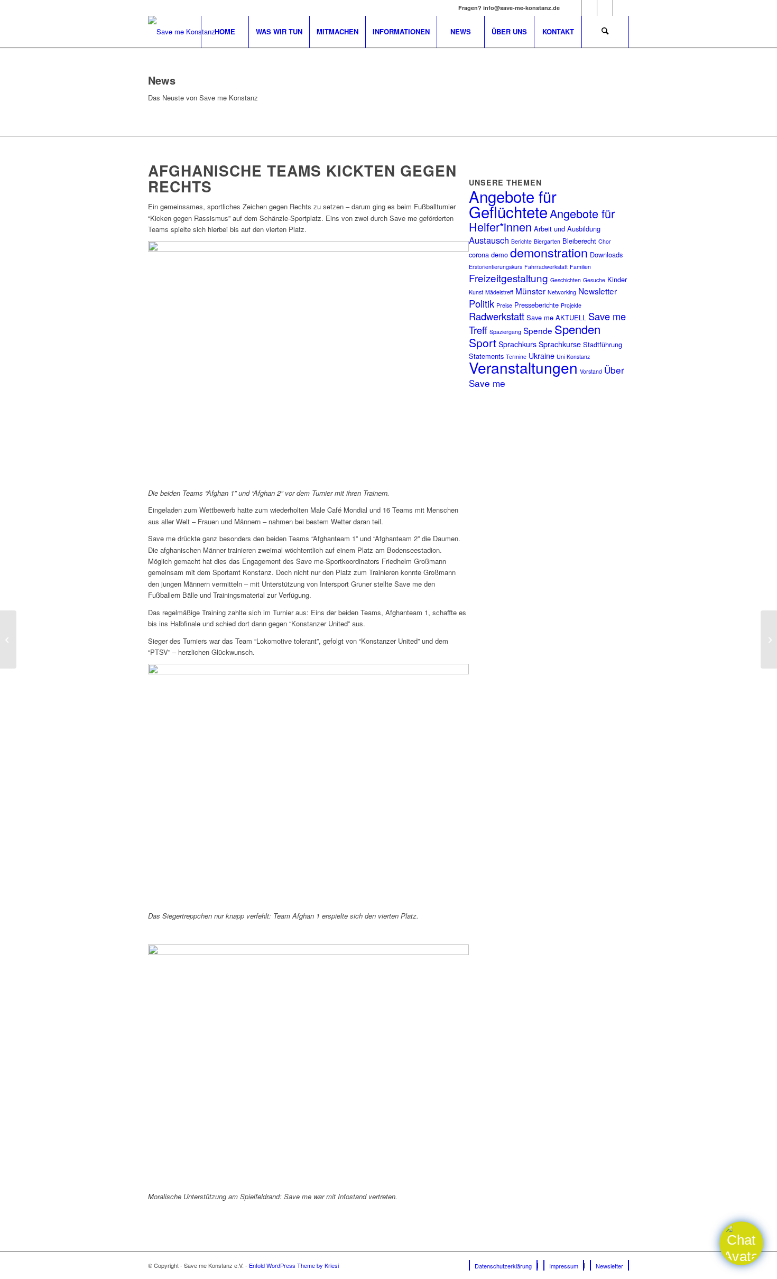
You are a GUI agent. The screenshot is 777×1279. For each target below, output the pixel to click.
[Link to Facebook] (573, 8)
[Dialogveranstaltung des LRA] (769, 639)
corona (479, 254)
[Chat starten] (741, 1243)
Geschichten (565, 280)
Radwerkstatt (496, 316)
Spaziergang (505, 332)
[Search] (605, 32)
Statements (486, 356)
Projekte (571, 305)
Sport (482, 342)
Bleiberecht (579, 241)
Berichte (521, 241)
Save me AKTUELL (556, 317)
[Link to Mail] (621, 8)
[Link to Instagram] (589, 8)
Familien (580, 267)
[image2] (308, 952)
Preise (504, 305)
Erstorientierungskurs (495, 267)
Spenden (577, 329)
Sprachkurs (517, 344)
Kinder (617, 279)
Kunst (476, 292)
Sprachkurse (560, 344)
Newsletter (597, 290)
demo (499, 254)
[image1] (308, 249)
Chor (604, 241)
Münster (530, 290)
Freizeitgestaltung (508, 278)
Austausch (489, 240)
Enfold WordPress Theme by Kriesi (294, 1265)
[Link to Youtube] (605, 8)
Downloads (606, 254)
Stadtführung (602, 344)
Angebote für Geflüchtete (513, 203)
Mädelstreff (499, 292)
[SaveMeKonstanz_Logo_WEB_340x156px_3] (181, 32)
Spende (537, 330)
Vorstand (591, 371)
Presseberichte (536, 305)
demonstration (549, 252)
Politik (481, 303)
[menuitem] (224, 32)
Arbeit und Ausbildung (567, 229)
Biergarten (547, 241)
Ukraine (541, 355)
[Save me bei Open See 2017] (8, 639)
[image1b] (308, 671)
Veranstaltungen (523, 367)
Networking (562, 292)
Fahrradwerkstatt (546, 267)
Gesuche (594, 280)
